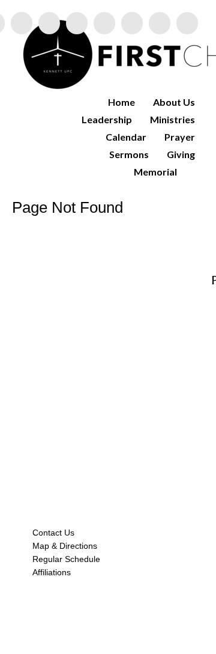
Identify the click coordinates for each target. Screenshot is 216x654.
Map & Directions (62, 546)
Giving (181, 154)
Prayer (179, 136)
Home (121, 102)
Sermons (129, 154)
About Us (174, 102)
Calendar (126, 136)
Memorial (155, 171)
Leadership (107, 119)
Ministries (172, 119)
